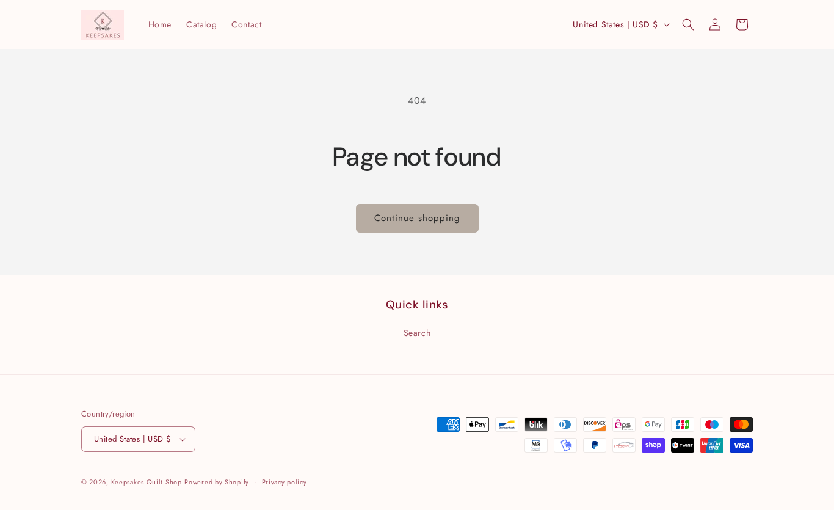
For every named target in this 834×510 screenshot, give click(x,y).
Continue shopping (417, 218)
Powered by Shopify (216, 482)
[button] (688, 24)
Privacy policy (284, 482)
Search (417, 333)
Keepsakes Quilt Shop (146, 482)
